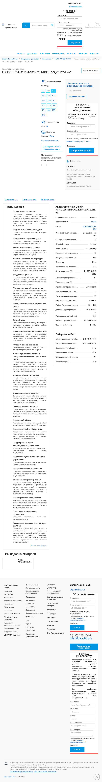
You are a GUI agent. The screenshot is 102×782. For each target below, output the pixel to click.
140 (43, 96)
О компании (58, 53)
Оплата (21, 53)
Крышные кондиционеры (32, 635)
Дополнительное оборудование (32, 592)
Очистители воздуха (52, 604)
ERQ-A (28, 624)
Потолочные (9, 607)
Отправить (75, 43)
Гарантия (82, 53)
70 (43, 91)
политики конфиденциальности (69, 35)
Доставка (32, 53)
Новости (94, 53)
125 (53, 91)
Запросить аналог (81, 150)
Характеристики (29, 199)
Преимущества (11, 199)
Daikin (93, 222)
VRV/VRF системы (12, 635)
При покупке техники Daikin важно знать (51, 147)
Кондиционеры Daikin (30, 59)
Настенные (8, 591)
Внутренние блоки (11, 628)
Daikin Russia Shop (9, 59)
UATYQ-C (51, 585)
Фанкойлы (30, 597)
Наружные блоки (11, 631)
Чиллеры (30, 617)
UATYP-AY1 (51, 588)
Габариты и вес (47, 199)
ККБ (27, 621)
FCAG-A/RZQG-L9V (63, 59)
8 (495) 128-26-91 (75, 3)
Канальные (8, 598)
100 (48, 91)
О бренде (51, 613)
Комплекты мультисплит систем (12, 624)
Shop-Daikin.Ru (9, 777)
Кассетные (46, 59)
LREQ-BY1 (30, 627)
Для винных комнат (12, 613)
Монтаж (71, 53)
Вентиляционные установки (55, 598)
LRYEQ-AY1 (30, 630)
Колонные (8, 610)
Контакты (45, 53)
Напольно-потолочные (13, 601)
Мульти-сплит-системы (10, 618)
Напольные (8, 604)
